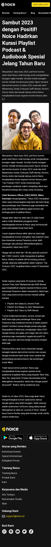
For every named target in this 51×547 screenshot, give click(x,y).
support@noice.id (15, 516)
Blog (33, 13)
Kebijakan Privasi (11, 460)
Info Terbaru (8, 494)
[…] (3, 99)
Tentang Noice (19, 13)
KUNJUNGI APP (40, 5)
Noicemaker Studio (12, 499)
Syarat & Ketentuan (12, 456)
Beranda (5, 13)
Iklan (4, 503)
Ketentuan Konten (11, 451)
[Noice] (8, 4)
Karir (4, 482)
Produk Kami (8, 477)
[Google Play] (13, 438)
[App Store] (38, 438)
